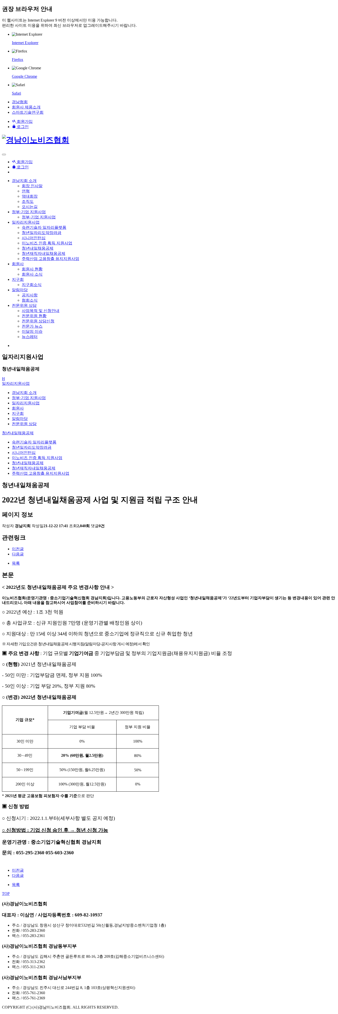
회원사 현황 (32, 269)
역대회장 (30, 196)
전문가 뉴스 (32, 326)
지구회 (18, 279)
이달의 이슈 (32, 331)
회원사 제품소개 (26, 107)
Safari (16, 93)
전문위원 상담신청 (38, 321)
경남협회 (20, 102)
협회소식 (30, 300)
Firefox (17, 59)
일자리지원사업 (26, 222)
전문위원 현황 (34, 316)
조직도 (28, 201)
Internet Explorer (25, 43)
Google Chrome (24, 76)
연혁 (26, 191)
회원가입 (24, 121)
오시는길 (30, 207)
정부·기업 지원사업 (29, 212)
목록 (16, 563)
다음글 (18, 554)
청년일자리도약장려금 (41, 233)
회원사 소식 (32, 274)
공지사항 (30, 295)
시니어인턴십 (34, 238)
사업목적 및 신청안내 (40, 311)
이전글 (18, 549)
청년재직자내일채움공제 (43, 253)
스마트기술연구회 (28, 112)
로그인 (22, 127)
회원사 (18, 264)
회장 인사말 (32, 186)
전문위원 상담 (24, 305)
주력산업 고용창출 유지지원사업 (50, 259)
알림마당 (20, 290)
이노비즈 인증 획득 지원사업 (47, 243)
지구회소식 (32, 285)
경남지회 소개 (24, 181)
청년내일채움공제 (37, 248)
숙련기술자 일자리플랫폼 (44, 227)
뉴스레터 (30, 337)
